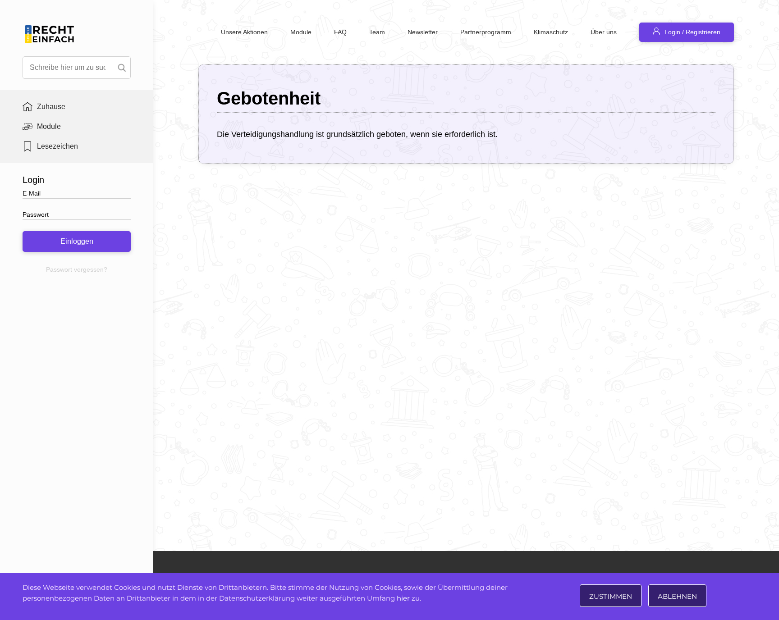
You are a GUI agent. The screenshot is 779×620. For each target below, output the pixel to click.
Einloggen (76, 241)
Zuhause (51, 106)
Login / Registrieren (692, 32)
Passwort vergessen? (76, 269)
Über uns (604, 32)
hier (403, 598)
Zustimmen (610, 596)
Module (49, 126)
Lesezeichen (57, 146)
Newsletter (423, 32)
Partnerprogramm (485, 32)
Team (377, 32)
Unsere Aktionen (244, 32)
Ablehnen (677, 596)
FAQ (340, 32)
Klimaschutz (551, 32)
